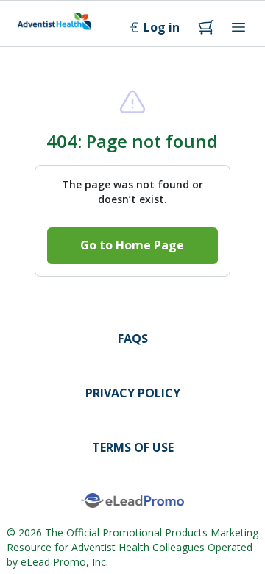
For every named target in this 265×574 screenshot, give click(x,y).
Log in (162, 27)
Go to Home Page (132, 245)
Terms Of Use (133, 447)
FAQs (133, 338)
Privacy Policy (132, 393)
